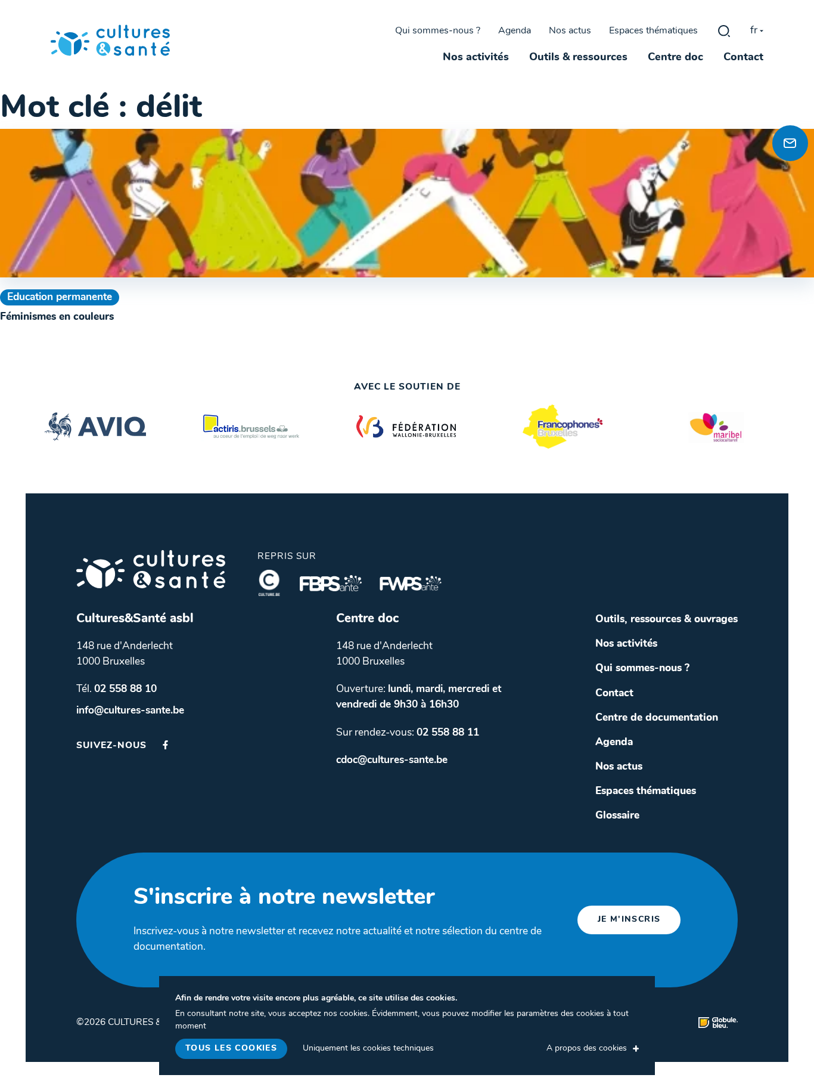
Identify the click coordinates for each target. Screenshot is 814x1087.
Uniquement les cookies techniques (368, 1048)
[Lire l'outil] (407, 203)
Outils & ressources (578, 58)
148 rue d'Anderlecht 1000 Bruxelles (124, 654)
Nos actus (570, 31)
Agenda (514, 31)
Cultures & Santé (150, 569)
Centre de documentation (656, 718)
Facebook (165, 744)
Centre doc (675, 58)
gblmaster (724, 31)
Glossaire (617, 816)
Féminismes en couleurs (57, 317)
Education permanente (59, 297)
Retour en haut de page (787, 101)
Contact (743, 58)
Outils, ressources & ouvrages (666, 619)
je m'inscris (629, 919)
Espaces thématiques (653, 31)
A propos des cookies (586, 1048)
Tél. (116, 689)
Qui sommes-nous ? (437, 31)
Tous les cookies (231, 1048)
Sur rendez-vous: (407, 733)
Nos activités (476, 58)
